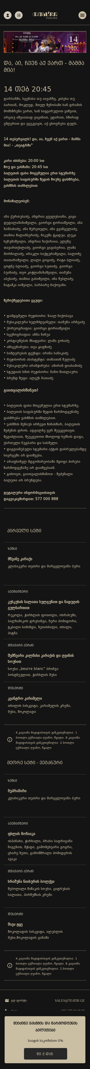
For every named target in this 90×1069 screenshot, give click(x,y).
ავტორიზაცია (19, 15)
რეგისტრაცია (8, 15)
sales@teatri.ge (70, 1000)
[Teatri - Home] (45, 15)
